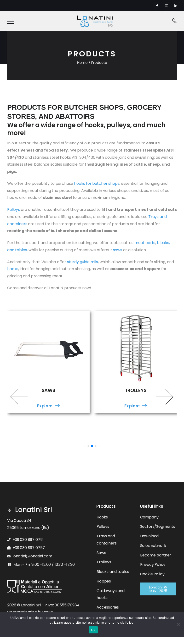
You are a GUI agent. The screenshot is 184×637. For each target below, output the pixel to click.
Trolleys (136, 390)
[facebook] (157, 6)
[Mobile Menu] (10, 21)
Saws (48, 390)
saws (118, 250)
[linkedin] (176, 6)
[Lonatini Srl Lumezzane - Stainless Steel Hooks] (95, 21)
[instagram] (166, 6)
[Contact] (174, 21)
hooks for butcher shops (96, 183)
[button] (19, 396)
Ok (93, 630)
